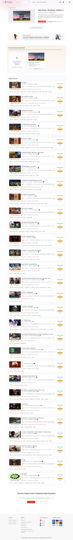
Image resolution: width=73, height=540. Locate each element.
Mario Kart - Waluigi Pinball (27, 292)
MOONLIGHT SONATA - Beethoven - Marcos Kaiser (32, 152)
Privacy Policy (23, 525)
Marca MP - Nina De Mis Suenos (28, 236)
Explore (41, 502)
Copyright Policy (24, 523)
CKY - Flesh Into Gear (26, 320)
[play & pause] (23, 86)
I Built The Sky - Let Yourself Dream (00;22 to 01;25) (32, 418)
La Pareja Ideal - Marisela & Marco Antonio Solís (31, 180)
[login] (69, 2)
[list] (66, 2)
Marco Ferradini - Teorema (27, 96)
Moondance (24, 82)
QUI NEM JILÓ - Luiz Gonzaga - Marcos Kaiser (31, 250)
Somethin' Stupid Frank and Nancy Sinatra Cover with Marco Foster (35, 278)
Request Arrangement (12, 520)
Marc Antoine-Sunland (26, 138)
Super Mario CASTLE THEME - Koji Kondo (30, 222)
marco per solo (24, 404)
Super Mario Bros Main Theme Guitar (29, 376)
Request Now (42, 21)
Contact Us (23, 520)
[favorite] (60, 2)
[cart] (63, 2)
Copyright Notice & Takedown (26, 522)
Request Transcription (12, 522)
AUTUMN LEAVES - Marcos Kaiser (28, 124)
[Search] (29, 2)
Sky (22, 362)
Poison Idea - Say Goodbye (27, 306)
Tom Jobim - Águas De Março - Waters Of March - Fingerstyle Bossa (36, 432)
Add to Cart (60, 87)
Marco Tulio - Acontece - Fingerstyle (29, 446)
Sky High (23, 460)
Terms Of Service (24, 527)
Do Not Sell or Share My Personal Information (27, 532)
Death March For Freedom (27, 110)
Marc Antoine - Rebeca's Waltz (28, 194)
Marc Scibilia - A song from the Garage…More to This (32, 390)
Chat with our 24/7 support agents (37, 28)
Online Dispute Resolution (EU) (26, 529)
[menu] (3, 2)
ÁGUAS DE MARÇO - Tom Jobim (28, 166)
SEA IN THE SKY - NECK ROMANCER (29, 264)
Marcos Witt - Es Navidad (26, 208)
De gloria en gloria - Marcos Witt (28, 348)
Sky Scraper (24, 473)
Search (31, 502)
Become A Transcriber (12, 523)
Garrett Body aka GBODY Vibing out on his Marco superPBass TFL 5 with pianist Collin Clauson (37, 334)
